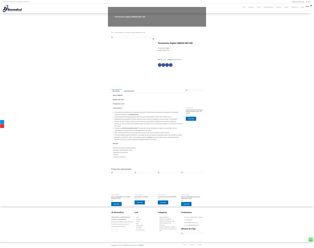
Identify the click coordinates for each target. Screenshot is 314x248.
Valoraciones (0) (129, 91)
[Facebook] (112, 230)
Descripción (116, 91)
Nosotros (251, 7)
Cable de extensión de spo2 (166, 221)
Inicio (244, 7)
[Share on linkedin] (167, 65)
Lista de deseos (140, 230)
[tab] (116, 91)
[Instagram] (116, 230)
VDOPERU (141, 245)
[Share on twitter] (163, 65)
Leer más (191, 119)
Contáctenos (294, 7)
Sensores (278, 7)
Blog (302, 7)
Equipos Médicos (268, 7)
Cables (286, 7)
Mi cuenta (308, 1)
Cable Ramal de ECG (165, 223)
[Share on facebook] (159, 65)
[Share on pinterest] (171, 65)
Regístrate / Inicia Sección (298, 1)
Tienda (259, 7)
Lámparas (162, 225)
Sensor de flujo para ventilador (167, 227)
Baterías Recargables (165, 219)
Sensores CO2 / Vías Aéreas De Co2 (168, 229)
